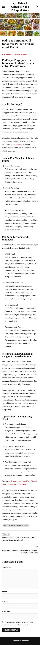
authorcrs (6, 55)
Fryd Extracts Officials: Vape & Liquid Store (20, 6)
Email (5, 601)
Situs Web (6, 611)
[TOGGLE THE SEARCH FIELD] (36, 7)
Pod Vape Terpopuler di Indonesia (16, 525)
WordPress (24, 641)
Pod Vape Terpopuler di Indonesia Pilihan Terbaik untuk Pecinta (18, 44)
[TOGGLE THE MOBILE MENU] (3, 7)
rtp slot (17, 144)
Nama (5, 591)
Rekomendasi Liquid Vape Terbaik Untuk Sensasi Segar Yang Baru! (19, 538)
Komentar (7, 567)
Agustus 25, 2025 (20, 55)
